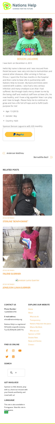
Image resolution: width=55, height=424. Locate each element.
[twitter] (7, 356)
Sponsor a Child (34, 334)
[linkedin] (13, 356)
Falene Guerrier (12, 273)
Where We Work (36, 327)
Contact (31, 344)
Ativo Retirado (8, 218)
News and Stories (35, 341)
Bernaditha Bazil (41, 157)
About (30, 313)
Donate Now (33, 337)
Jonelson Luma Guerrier (16, 287)
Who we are (34, 331)
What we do (34, 316)
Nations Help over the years (40, 323)
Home (30, 309)
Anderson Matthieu (15, 153)
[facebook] (7, 350)
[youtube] (20, 350)
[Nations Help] (19, 9)
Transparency (35, 320)
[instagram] (13, 350)
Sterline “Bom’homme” (15, 221)
